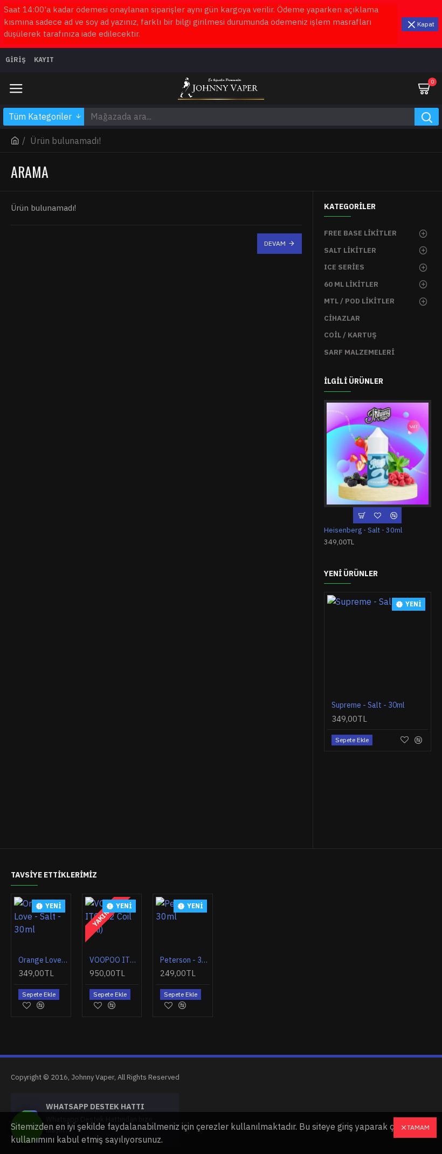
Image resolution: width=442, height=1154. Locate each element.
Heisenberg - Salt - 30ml (363, 530)
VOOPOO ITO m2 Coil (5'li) (114, 960)
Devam (275, 243)
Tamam (418, 1127)
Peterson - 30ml (185, 960)
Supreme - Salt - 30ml (368, 705)
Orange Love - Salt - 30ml (43, 960)
